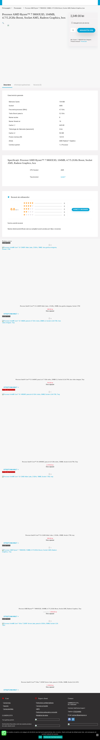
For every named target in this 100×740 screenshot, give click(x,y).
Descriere (7, 85)
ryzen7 (63, 177)
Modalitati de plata (42, 715)
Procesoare (17, 8)
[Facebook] (69, 719)
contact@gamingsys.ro (79, 715)
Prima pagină (6, 8)
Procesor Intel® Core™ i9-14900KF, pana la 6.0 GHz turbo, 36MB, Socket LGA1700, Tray (50, 462)
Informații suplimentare (22, 85)
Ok (40, 737)
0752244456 (77, 711)
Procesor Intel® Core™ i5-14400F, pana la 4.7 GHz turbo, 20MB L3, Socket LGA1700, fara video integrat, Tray (50, 379)
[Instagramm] (73, 719)
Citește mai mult (11, 314)
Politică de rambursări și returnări (46, 712)
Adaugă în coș (86, 30)
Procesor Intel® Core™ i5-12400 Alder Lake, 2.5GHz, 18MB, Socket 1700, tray (50, 535)
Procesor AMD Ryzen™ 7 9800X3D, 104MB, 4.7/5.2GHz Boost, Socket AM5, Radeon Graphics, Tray (50, 608)
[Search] (94, 2)
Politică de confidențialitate (45, 703)
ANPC (38, 709)
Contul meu (7, 703)
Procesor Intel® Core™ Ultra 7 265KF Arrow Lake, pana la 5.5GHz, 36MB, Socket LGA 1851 (50, 682)
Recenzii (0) (37, 85)
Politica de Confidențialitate (53, 737)
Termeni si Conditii (42, 706)
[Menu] (4, 2)
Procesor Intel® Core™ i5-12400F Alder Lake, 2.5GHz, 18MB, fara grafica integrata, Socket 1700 (50, 306)
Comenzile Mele (8, 709)
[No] (97, 735)
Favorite (5, 706)
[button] (3, 23)
